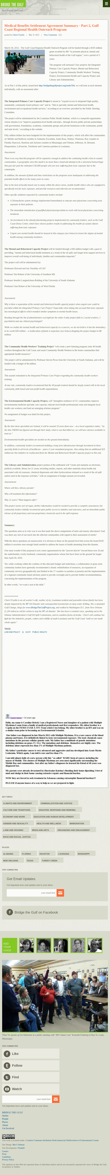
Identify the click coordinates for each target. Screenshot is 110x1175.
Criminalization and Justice (56, 803)
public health (39, 632)
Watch (17, 1089)
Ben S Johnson (18, 1145)
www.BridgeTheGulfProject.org (40, 607)
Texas (30, 860)
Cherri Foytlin (18, 35)
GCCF (28, 632)
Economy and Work (14, 817)
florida (26, 854)
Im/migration (77, 823)
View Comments (50, 35)
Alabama (8, 854)
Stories (5, 1115)
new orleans (10, 860)
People (5, 1119)
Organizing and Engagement (73, 830)
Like (15, 1054)
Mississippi (84, 854)
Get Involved (8, 1128)
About (5, 1125)
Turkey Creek (49, 860)
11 (23, 632)
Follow (17, 1065)
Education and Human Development (54, 817)
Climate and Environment (17, 803)
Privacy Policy (8, 1160)
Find (15, 1077)
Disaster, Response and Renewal (57, 810)
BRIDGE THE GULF (12, 1112)
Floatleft (21, 1148)
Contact (5, 1151)
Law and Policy (12, 632)
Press (4, 1154)
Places (5, 1122)
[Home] (21, 3)
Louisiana (63, 854)
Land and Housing (13, 830)
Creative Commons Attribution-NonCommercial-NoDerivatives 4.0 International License (62, 1140)
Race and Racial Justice (17, 837)
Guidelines (6, 1157)
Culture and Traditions (16, 810)
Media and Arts (40, 830)
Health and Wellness (49, 823)
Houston (45, 854)
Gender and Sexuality (15, 823)
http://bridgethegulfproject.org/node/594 (57, 85)
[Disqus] (55, 669)
